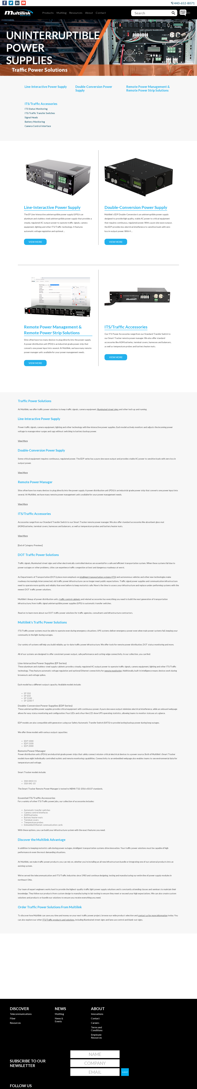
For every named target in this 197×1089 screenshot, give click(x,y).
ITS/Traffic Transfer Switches (40, 113)
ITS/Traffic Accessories (41, 104)
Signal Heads (31, 117)
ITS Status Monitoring (36, 108)
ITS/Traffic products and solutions (58, 920)
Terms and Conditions (97, 1029)
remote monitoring (113, 670)
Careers (95, 1022)
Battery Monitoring (35, 121)
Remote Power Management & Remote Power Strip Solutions (148, 88)
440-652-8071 (184, 3)
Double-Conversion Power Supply (93, 88)
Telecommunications (21, 1013)
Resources (75, 12)
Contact (101, 12)
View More (35, 241)
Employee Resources (96, 1036)
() (188, 12)
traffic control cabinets (69, 599)
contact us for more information (152, 915)
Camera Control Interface (38, 126)
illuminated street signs (108, 409)
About (89, 12)
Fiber (13, 1018)
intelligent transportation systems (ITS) (98, 577)
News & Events (59, 1020)
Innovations (97, 1013)
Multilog (61, 12)
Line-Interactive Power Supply (46, 86)
